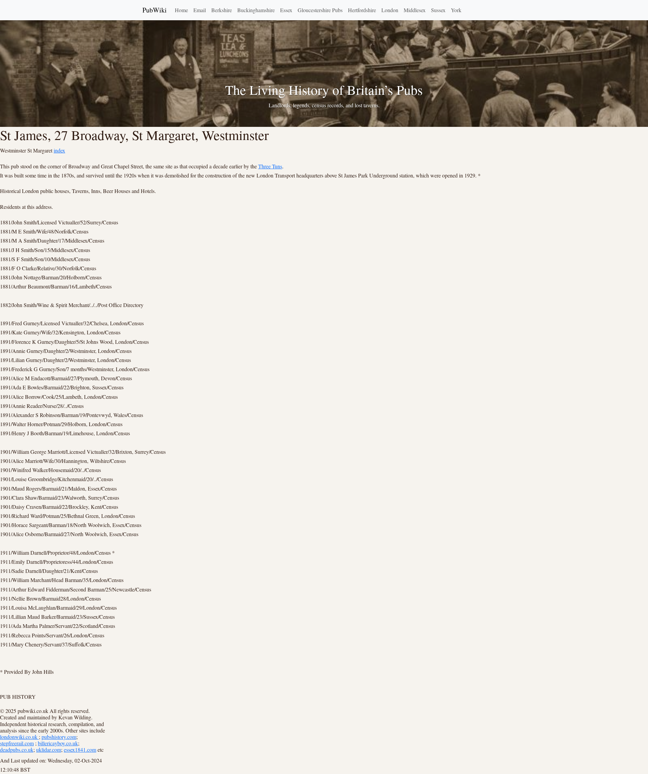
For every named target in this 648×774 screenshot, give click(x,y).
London (389, 9)
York (456, 9)
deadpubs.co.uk (16, 749)
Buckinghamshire (256, 9)
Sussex (438, 9)
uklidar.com (48, 749)
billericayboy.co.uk (58, 743)
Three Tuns (270, 166)
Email (199, 9)
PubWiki (154, 10)
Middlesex (415, 9)
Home (181, 9)
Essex (286, 9)
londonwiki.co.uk (19, 736)
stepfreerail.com (17, 743)
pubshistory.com (59, 736)
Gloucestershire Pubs (320, 9)
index (59, 150)
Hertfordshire (362, 9)
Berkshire (221, 9)
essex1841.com (80, 749)
